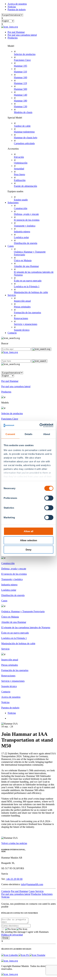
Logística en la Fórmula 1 (26, 286)
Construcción (20, 208)
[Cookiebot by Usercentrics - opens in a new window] (40, 425)
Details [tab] (28, 434)
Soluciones (13, 202)
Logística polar (21, 237)
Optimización (20, 162)
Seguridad (19, 168)
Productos (13, 37)
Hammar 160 (20, 77)
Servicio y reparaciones (25, 324)
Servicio (12, 295)
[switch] (48, 497)
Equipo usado (21, 199)
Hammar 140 (20, 95)
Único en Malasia (23, 260)
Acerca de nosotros (17, 4)
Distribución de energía (25, 243)
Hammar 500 (20, 89)
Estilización (19, 180)
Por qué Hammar (16, 32)
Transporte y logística (24, 225)
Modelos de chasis (23, 112)
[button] (28, 368)
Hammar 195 (20, 65)
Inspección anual (22, 301)
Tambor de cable (22, 126)
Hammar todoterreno (24, 131)
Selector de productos (24, 54)
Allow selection (28, 540)
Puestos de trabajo (17, 9)
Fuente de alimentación (25, 186)
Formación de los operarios (27, 312)
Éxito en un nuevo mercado (27, 280)
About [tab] (46, 434)
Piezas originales (22, 306)
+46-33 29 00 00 (14, 879)
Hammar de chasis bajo (25, 137)
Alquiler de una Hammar (26, 266)
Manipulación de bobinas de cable (31, 292)
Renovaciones (21, 318)
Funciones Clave (22, 60)
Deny (28, 549)
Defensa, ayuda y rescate (26, 214)
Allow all (28, 531)
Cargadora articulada (24, 143)
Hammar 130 (20, 106)
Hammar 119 (20, 83)
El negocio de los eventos (26, 220)
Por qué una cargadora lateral (22, 35)
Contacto (12, 332)
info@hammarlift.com (32, 884)
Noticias (12, 6)
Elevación (19, 157)
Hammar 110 (20, 71)
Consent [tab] (10, 434)
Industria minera (22, 231)
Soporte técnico (21, 330)
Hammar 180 (20, 100)
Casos (11, 246)
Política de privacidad (12, 934)
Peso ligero (19, 174)
